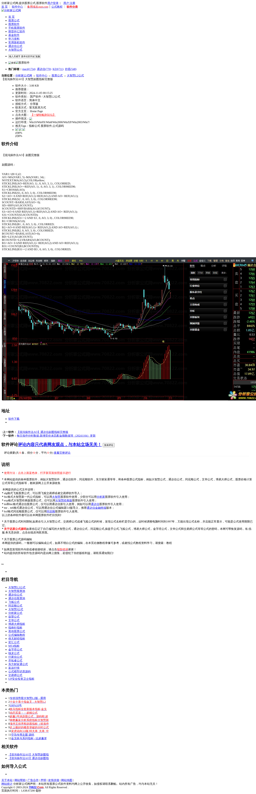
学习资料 (14, 38)
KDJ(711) (58, 69)
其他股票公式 (16, 631)
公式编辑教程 (16, 634)
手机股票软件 (16, 27)
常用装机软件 (16, 42)
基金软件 (14, 35)
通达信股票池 (16, 598)
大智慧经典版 (63, 500)
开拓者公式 (15, 660)
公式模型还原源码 (19, 671)
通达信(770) (44, 69)
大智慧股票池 (16, 591)
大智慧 (56, 496)
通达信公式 (15, 46)
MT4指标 (14, 645)
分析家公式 (15, 612)
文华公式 (14, 620)
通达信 (95, 504)
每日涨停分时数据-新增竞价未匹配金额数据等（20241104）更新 (56, 435)
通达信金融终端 (96, 507)
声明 (43, 780)
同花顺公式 (15, 605)
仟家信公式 (15, 656)
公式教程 (57, 6)
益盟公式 (14, 616)
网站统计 (7, 783)
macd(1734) (29, 69)
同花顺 (51, 511)
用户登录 (53, 3)
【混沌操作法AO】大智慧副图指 (28, 754)
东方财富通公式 (18, 664)
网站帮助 (20, 780)
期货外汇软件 (16, 31)
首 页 (4, 6)
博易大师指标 (16, 623)
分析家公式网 (23, 75)
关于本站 (7, 780)
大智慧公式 (15, 49)
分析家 (101, 496)
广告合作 (33, 780)
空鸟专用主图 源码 (22, 734)
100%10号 (16, 705)
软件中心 (17, 6)
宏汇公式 (14, 642)
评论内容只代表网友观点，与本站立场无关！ (60, 444)
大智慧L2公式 (75, 75)
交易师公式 (15, 675)
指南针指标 (15, 627)
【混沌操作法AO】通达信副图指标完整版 (42, 432)
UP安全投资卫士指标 (21, 678)
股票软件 (14, 24)
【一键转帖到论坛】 (43, 114)
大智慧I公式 (15, 609)
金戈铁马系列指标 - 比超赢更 (29, 738)
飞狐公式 (14, 602)
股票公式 (14, 20)
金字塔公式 (15, 649)
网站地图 (66, 780)
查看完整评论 (62, 452)
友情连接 (53, 780)
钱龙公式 (14, 653)
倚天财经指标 (16, 638)
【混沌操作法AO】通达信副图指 (28, 758)
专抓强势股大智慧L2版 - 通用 (28, 698)
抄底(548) (70, 69)
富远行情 (14, 667)
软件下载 (14, 418)
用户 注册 (69, 3)
